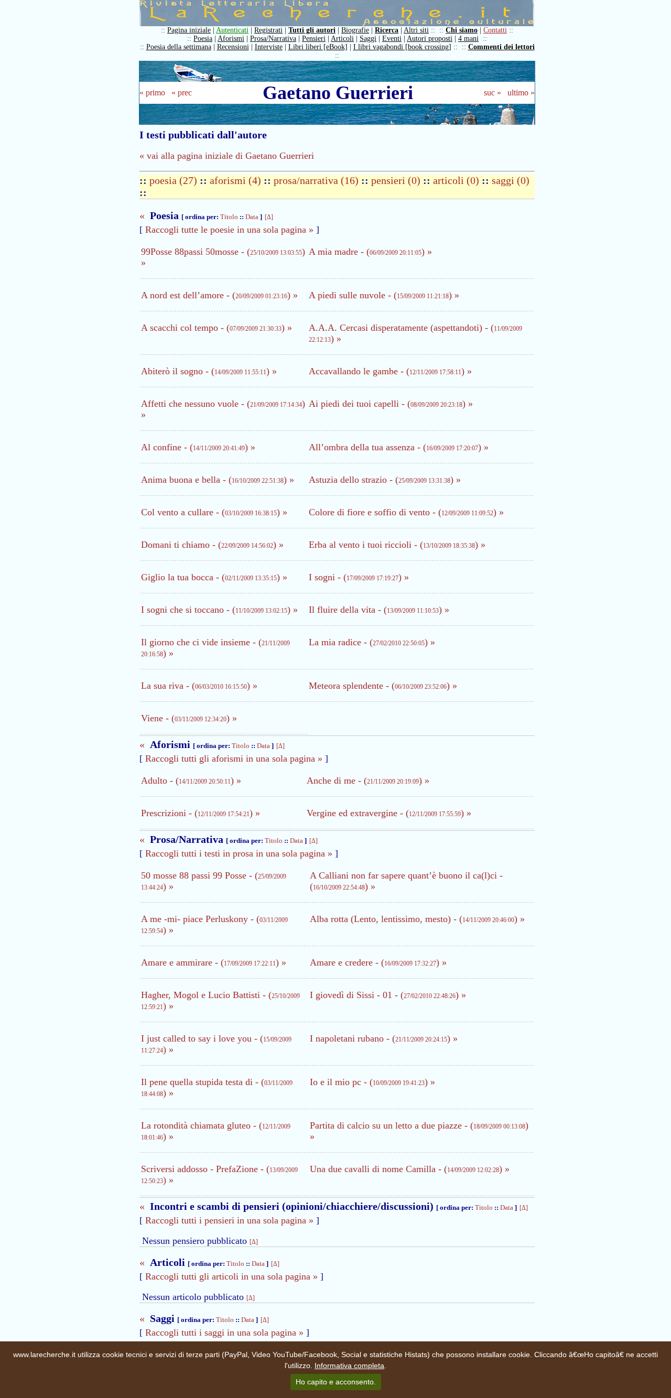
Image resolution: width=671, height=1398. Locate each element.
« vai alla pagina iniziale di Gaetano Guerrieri (226, 155)
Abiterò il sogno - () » (209, 371)
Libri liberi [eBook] (318, 47)
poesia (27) (174, 180)
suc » (492, 92)
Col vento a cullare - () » (214, 512)
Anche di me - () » (368, 780)
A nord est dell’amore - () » (219, 295)
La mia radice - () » (372, 642)
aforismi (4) (237, 180)
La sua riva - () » (199, 685)
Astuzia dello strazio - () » (385, 479)
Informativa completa (349, 1365)
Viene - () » (189, 718)
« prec (181, 92)
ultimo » (521, 92)
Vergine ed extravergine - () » (389, 813)
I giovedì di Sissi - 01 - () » (388, 995)
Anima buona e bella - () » (217, 479)
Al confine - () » (198, 447)
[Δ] (269, 217)
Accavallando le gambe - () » (390, 371)
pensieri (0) (397, 180)
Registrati (268, 30)
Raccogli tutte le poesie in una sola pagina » (229, 229)
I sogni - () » (359, 577)
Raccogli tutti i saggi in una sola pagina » (224, 1332)
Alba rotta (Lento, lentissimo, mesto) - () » (417, 919)
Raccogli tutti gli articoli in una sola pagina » (231, 1276)
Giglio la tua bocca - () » (214, 577)
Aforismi (231, 38)
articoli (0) (457, 180)
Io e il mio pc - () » (372, 1082)
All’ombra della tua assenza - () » (399, 447)
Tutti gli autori (312, 30)
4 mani (468, 38)
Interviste (269, 47)
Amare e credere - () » (378, 962)
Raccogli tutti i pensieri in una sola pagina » (229, 1220)
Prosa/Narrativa (273, 38)
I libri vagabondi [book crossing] (402, 47)
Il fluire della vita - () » (379, 609)
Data (251, 217)
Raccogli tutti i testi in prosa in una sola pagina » (238, 853)
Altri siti (416, 30)
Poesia (202, 38)
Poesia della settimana (178, 47)
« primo (152, 92)
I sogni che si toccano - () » (219, 609)
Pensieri (314, 38)
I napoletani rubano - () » (384, 1038)
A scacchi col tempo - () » (216, 327)
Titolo (229, 217)
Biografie (355, 30)
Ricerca (386, 30)
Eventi (392, 38)
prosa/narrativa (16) (317, 180)
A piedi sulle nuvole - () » (384, 295)
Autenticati (232, 30)
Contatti (495, 30)
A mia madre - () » (370, 251)
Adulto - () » (191, 780)
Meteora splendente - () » (383, 685)
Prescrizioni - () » (200, 813)
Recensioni (233, 47)
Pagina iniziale (189, 30)
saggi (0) (510, 180)
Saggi (368, 38)
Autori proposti (429, 38)
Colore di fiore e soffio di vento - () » (406, 512)
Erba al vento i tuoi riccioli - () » (397, 544)
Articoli (342, 38)
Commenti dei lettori (501, 47)
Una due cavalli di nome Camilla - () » (410, 1169)
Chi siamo (462, 30)
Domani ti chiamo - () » (212, 544)
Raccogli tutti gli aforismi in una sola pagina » (233, 758)
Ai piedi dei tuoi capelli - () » (391, 403)
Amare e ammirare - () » (213, 962)
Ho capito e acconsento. (336, 1382)
